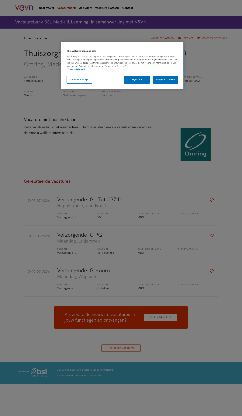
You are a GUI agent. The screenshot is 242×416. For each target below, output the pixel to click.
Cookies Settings (79, 79)
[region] (122, 65)
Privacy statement (76, 69)
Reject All (137, 79)
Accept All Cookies (165, 79)
